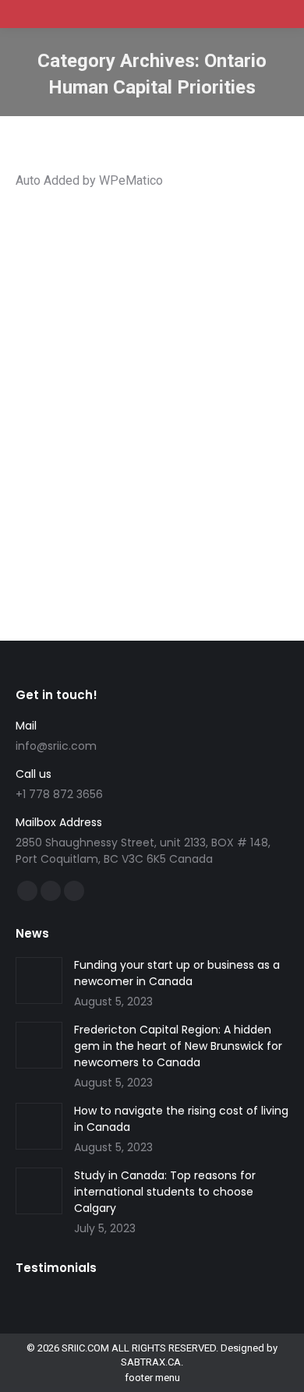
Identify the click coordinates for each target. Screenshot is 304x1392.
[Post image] (39, 980)
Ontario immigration (123, 341)
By (75, 355)
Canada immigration (80, 313)
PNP (181, 341)
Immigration (106, 327)
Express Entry (159, 313)
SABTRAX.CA (151, 1362)
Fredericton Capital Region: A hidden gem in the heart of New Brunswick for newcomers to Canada (178, 1046)
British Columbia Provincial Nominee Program (136, 299)
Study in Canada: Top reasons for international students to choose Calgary (165, 1192)
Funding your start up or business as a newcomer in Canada (177, 973)
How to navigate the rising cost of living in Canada (181, 1119)
